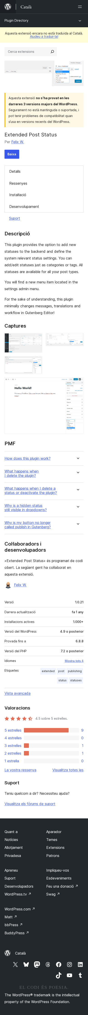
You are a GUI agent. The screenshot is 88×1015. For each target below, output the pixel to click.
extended (48, 671)
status (62, 680)
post (61, 671)
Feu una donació (62, 886)
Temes (51, 839)
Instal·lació (17, 195)
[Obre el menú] (81, 7)
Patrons (52, 855)
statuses (76, 680)
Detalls (15, 171)
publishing (75, 671)
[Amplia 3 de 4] (36, 362)
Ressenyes (18, 183)
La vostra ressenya (20, 770)
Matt (11, 917)
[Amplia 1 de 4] (36, 339)
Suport (14, 218)
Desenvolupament (24, 206)
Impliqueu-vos (57, 870)
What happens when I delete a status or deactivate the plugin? (31, 490)
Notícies (11, 839)
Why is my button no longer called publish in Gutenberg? (28, 525)
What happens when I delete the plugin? (22, 473)
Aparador (53, 831)
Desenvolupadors (19, 886)
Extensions (55, 847)
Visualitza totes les (67, 770)
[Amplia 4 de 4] (77, 383)
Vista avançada (17, 693)
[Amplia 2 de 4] (77, 339)
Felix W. (17, 142)
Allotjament (14, 847)
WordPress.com (20, 909)
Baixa (11, 154)
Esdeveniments (59, 878)
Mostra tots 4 (74, 661)
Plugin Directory (16, 20)
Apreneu (11, 870)
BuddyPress (17, 933)
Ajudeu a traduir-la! (44, 36)
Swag (53, 894)
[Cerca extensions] (52, 51)
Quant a (11, 831)
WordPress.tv (18, 894)
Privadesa (13, 855)
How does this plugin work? (28, 458)
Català (20, 953)
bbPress (14, 925)
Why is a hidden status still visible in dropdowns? (26, 507)
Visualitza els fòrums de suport (30, 803)
